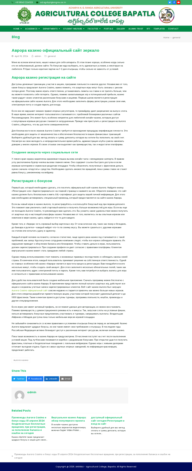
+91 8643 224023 (24, 2)
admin (38, 56)
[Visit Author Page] (19, 395)
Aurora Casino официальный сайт (30, 290)
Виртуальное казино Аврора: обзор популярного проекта (68, 419)
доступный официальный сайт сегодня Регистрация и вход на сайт (107, 420)
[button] (19, 378)
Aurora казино (20, 360)
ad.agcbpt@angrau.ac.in (53, 2)
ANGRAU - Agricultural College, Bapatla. (95, 466)
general (52, 56)
